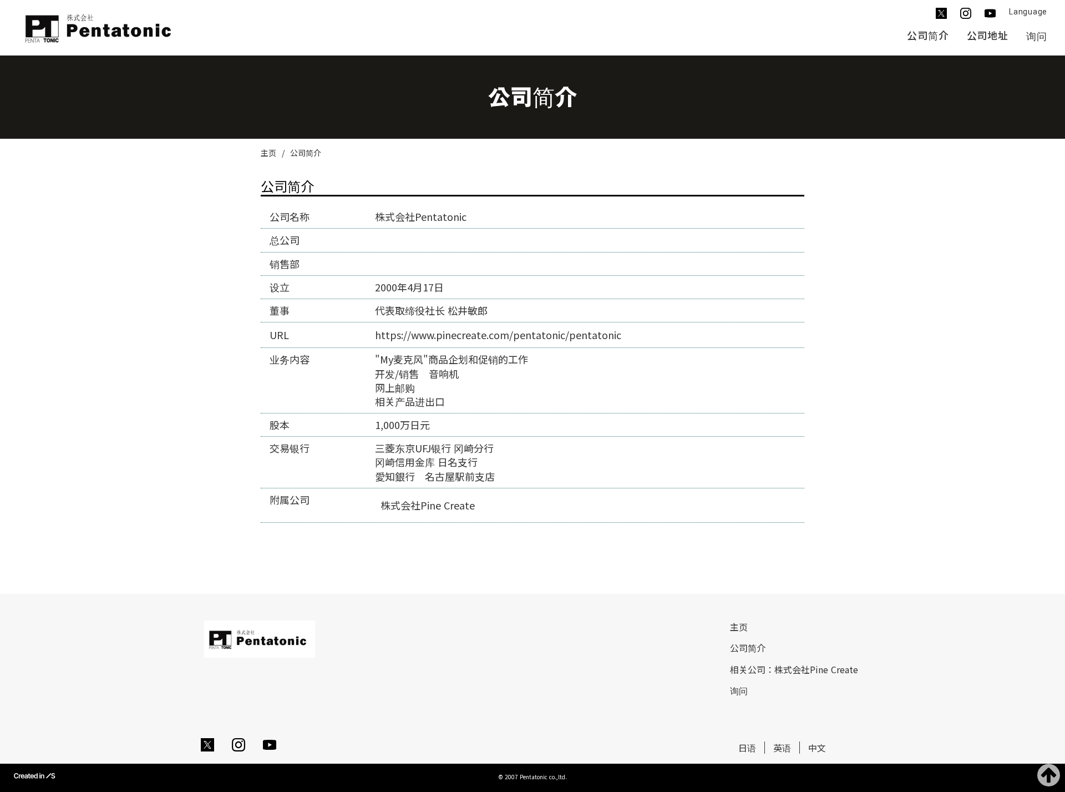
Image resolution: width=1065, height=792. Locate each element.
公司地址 (988, 35)
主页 (268, 153)
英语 (782, 747)
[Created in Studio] (34, 775)
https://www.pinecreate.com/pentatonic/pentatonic (498, 335)
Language (1028, 11)
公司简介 (928, 35)
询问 (1036, 36)
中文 (817, 747)
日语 (747, 747)
